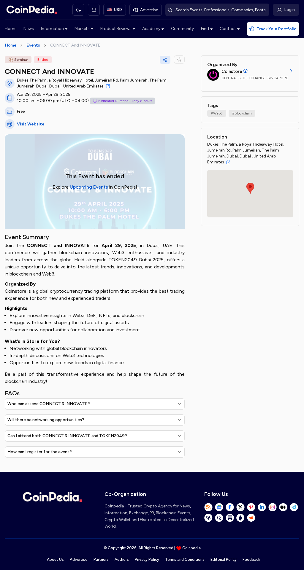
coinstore (231, 71)
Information (52, 28)
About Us (55, 559)
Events (33, 45)
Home (10, 28)
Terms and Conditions (185, 559)
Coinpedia (191, 548)
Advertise (79, 559)
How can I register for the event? (39, 451)
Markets (82, 28)
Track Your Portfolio (276, 28)
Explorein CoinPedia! (95, 187)
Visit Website (31, 124)
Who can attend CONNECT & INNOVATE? (48, 403)
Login (289, 9)
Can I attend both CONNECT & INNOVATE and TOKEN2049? (67, 435)
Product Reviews (116, 28)
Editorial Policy (223, 559)
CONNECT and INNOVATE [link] (75, 45)
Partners (101, 559)
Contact (228, 28)
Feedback (251, 559)
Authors (122, 559)
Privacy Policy (147, 559)
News (28, 28)
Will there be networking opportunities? (45, 419)
